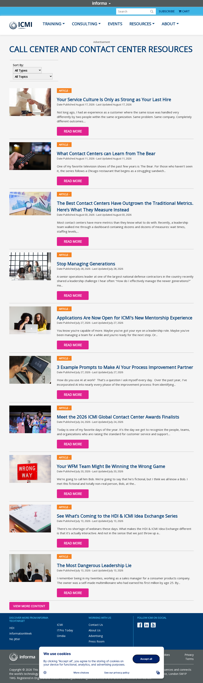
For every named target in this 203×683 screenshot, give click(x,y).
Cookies (165, 655)
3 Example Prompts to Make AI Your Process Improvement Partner (125, 367)
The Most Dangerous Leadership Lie (94, 565)
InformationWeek (20, 633)
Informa (101, 3)
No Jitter (14, 639)
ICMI (60, 625)
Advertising (96, 636)
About (168, 23)
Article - (64, 90)
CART (185, 11)
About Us (95, 630)
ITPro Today (65, 630)
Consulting (84, 23)
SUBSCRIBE (167, 11)
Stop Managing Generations (86, 264)
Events (115, 23)
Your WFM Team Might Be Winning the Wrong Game (111, 466)
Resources (140, 23)
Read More (73, 131)
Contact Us (96, 625)
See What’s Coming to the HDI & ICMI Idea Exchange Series (117, 516)
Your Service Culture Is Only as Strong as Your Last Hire (114, 99)
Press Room (96, 641)
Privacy (189, 655)
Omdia (61, 636)
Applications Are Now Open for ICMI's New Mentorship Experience (124, 318)
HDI (11, 628)
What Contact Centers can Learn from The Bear (106, 153)
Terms (189, 659)
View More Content (29, 606)
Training (52, 23)
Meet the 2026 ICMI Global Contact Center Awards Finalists (118, 417)
